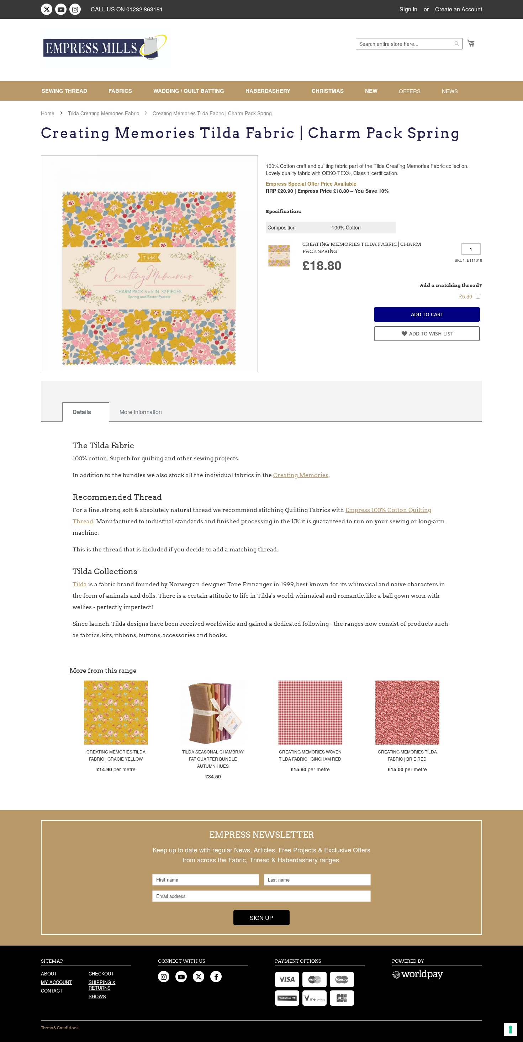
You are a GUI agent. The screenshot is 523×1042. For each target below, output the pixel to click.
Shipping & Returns (102, 985)
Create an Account (458, 9)
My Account (56, 982)
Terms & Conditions (59, 1027)
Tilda (80, 584)
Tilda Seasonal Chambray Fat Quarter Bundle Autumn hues (213, 759)
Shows (97, 996)
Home (47, 113)
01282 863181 (144, 9)
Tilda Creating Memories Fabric (103, 113)
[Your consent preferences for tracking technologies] (510, 1029)
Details (82, 412)
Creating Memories (300, 475)
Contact (52, 990)
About (49, 973)
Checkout (101, 973)
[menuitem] (67, 90)
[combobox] (409, 43)
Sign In (408, 9)
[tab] (85, 412)
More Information (141, 412)
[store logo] (105, 48)
